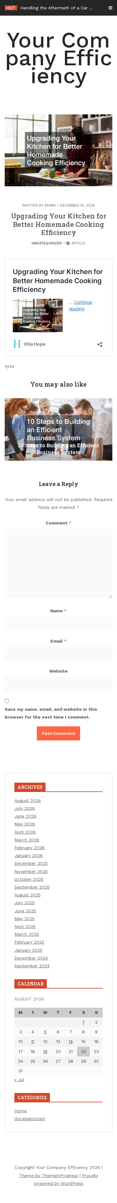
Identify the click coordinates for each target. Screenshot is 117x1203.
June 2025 (25, 910)
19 (45, 1051)
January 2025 (28, 950)
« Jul (19, 1079)
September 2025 (32, 887)
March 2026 (26, 839)
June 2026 (25, 816)
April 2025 (25, 926)
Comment (58, 522)
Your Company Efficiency (58, 57)
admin (50, 205)
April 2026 (25, 832)
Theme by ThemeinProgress (48, 1175)
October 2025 (28, 879)
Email (59, 641)
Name (58, 610)
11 (32, 1041)
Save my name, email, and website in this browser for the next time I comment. (51, 713)
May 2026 (24, 823)
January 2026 (28, 855)
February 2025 (29, 942)
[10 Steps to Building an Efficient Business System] (58, 429)
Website (58, 671)
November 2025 (31, 871)
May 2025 (24, 918)
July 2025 (24, 902)
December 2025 (31, 863)
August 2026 (27, 800)
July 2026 (24, 808)
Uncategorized (47, 243)
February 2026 (29, 847)
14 (71, 1041)
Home (20, 1110)
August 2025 (27, 894)
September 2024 (32, 965)
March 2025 (26, 934)
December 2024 (31, 957)
